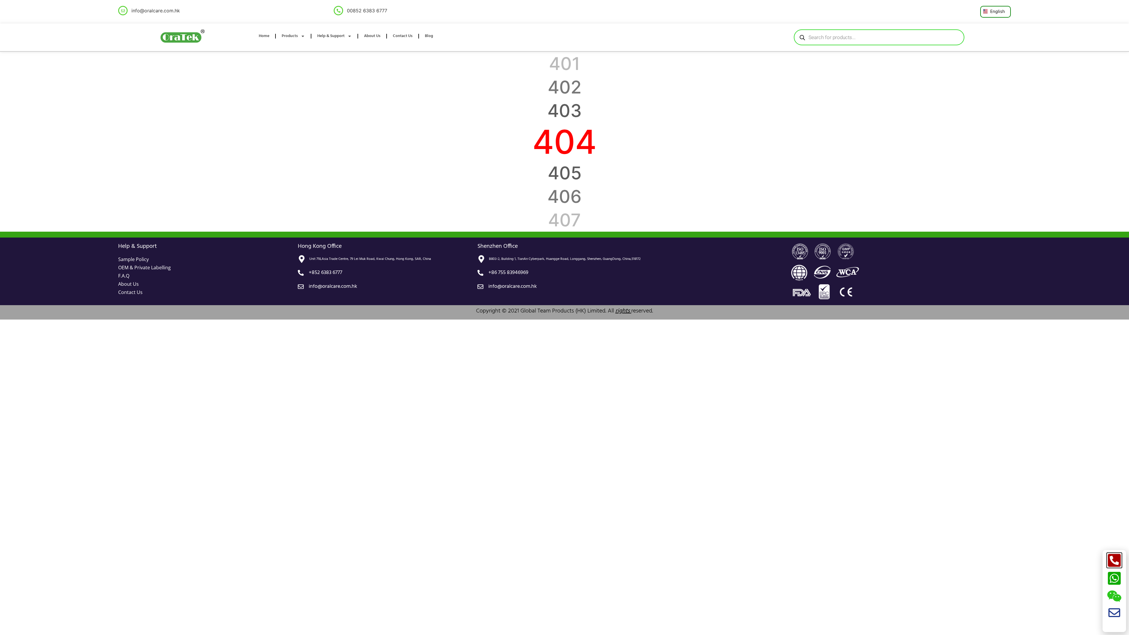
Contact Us (402, 36)
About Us (372, 36)
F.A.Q (123, 276)
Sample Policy (133, 259)
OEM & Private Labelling (144, 267)
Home (264, 36)
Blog (429, 36)
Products (290, 36)
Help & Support (331, 36)
